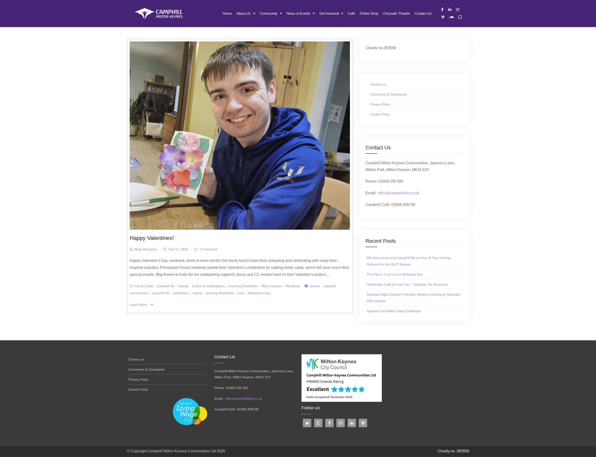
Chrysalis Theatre (396, 13)
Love (240, 293)
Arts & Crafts (144, 286)
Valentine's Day (259, 293)
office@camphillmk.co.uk (398, 193)
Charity (183, 286)
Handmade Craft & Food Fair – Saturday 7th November (407, 284)
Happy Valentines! (152, 238)
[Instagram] (457, 9)
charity (197, 293)
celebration (181, 293)
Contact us (423, 13)
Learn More (139, 305)
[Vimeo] (442, 17)
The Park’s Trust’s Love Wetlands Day (395, 274)
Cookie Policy (380, 114)
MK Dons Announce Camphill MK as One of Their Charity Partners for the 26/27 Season (409, 261)
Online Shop (369, 13)
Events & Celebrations (208, 286)
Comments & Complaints (388, 94)
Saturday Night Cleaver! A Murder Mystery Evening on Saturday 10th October (413, 298)
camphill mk (160, 293)
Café (351, 13)
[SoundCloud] (451, 17)
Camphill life (166, 286)
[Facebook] (442, 9)
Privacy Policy (380, 104)
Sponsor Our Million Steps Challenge (394, 311)
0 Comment (208, 249)
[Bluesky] (460, 17)
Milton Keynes (271, 286)
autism (315, 286)
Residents (292, 286)
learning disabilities (220, 293)
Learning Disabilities (243, 286)
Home (227, 13)
